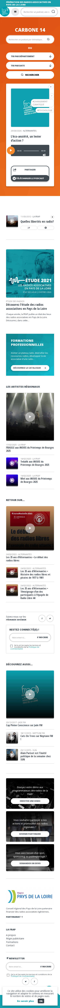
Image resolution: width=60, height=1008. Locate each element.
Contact (10, 945)
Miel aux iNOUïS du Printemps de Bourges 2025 (36, 480)
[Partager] (28, 228)
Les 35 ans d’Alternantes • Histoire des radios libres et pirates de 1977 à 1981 (35, 574)
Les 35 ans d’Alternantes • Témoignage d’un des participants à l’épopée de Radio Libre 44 (34, 593)
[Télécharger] (45, 228)
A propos (11, 935)
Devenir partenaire (30, 834)
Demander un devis (30, 863)
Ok (41, 1001)
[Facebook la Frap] (42, 618)
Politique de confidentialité (23, 976)
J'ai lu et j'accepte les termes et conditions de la (25, 647)
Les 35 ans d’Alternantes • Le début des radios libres (27, 558)
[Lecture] (10, 150)
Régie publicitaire (15, 938)
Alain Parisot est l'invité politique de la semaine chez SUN (35, 756)
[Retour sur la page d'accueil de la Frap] (5, 11)
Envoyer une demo (30, 801)
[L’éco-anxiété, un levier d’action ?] (30, 126)
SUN (35, 750)
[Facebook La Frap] (34, 981)
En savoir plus (25, 1001)
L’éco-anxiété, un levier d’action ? (26, 138)
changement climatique (40, 103)
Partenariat (13, 916)
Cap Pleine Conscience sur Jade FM (24, 725)
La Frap (36, 216)
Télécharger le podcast (30, 178)
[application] (30, 150)
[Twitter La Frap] (25, 981)
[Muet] (44, 155)
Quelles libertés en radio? (37, 221)
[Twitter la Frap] (50, 618)
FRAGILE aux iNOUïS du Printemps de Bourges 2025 (30, 449)
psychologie (45, 110)
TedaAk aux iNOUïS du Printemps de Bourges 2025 (34, 463)
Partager (30, 169)
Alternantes (29, 130)
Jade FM (22, 722)
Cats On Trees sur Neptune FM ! (36, 737)
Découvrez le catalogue (27, 368)
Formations (12, 942)
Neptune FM (39, 733)
